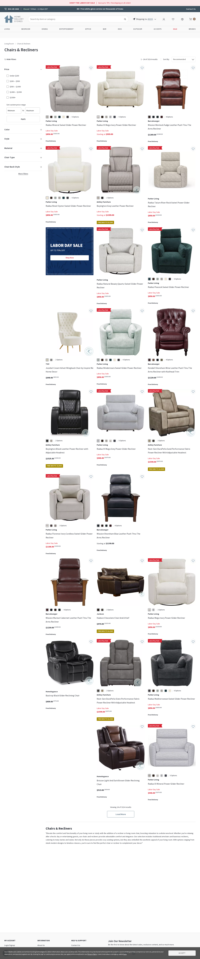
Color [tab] (7, 129)
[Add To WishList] (91, 67)
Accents (157, 29)
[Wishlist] (173, 19)
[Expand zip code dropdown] (155, 19)
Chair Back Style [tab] (12, 166)
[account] (163, 19)
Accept (182, 953)
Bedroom (25, 29)
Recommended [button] (179, 59)
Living (7, 29)
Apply (23, 119)
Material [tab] (8, 148)
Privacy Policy (92, 954)
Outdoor (137, 29)
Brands (192, 29)
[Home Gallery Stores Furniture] (14, 19)
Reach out (54, 760)
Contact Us (191, 9)
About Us (41, 945)
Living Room (9, 44)
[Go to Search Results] (125, 19)
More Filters (23, 173)
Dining (45, 29)
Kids (120, 29)
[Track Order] (182, 19)
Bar (104, 29)
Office (88, 29)
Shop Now (70, 258)
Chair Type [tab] (9, 157)
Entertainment (66, 29)
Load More (121, 814)
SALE (175, 29)
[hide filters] (10, 59)
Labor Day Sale (52, 130)
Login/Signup (9, 945)
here (125, 954)
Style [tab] (6, 138)
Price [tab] (6, 69)
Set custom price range (16, 104)
